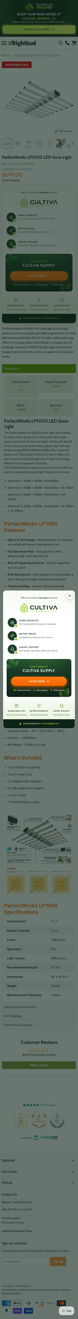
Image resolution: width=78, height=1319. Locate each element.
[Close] (69, 595)
